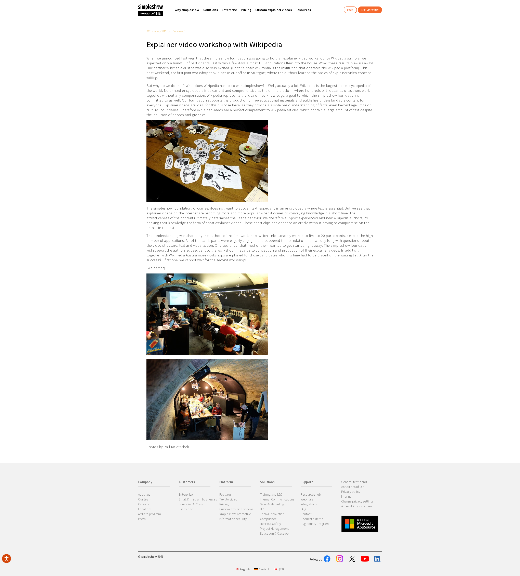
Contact (306, 514)
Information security (233, 519)
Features (225, 494)
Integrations (309, 504)
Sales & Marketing (272, 504)
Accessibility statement (357, 506)
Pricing (224, 504)
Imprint (346, 496)
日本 (281, 569)
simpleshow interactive (235, 514)
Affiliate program (149, 514)
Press (141, 519)
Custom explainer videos (236, 509)
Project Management (274, 528)
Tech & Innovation (272, 514)
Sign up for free (369, 9)
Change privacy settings (357, 501)
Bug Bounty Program (315, 524)
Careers (143, 504)
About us (144, 494)
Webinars (307, 499)
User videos (187, 509)
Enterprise (186, 494)
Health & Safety (270, 524)
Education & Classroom (194, 504)
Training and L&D (271, 494)
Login (350, 9)
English (244, 569)
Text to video (228, 499)
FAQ (303, 509)
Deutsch (264, 569)
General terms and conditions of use (354, 484)
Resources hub (311, 494)
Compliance (268, 519)
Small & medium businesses (198, 499)
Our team (144, 499)
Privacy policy (350, 492)
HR (262, 509)
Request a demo (312, 519)
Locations (144, 509)
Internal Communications (277, 499)
